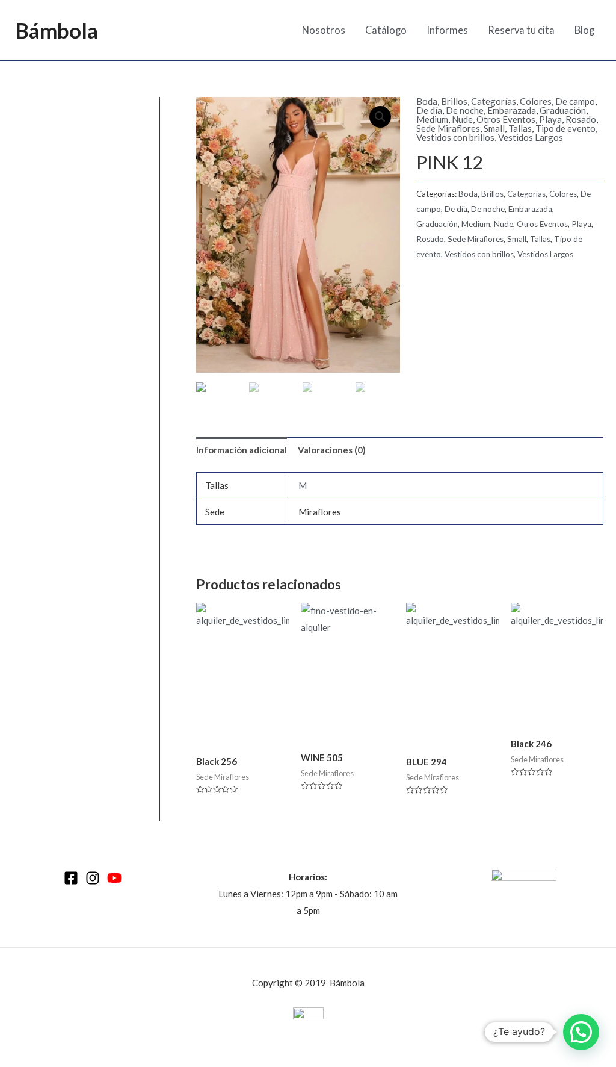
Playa (550, 119)
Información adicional (241, 449)
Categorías (493, 101)
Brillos (454, 101)
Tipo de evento (565, 128)
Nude (462, 119)
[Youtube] (114, 878)
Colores (536, 101)
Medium (432, 119)
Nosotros (323, 30)
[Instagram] (92, 878)
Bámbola (56, 30)
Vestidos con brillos (455, 137)
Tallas (520, 128)
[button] (581, 1032)
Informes (447, 30)
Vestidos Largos (530, 137)
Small (494, 128)
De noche (465, 110)
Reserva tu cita (521, 30)
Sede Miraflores (448, 128)
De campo (575, 101)
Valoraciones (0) (332, 449)
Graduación (563, 110)
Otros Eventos (505, 119)
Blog (584, 30)
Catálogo (386, 30)
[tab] (241, 450)
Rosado (580, 119)
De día (429, 110)
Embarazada (511, 110)
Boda (426, 101)
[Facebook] (71, 878)
